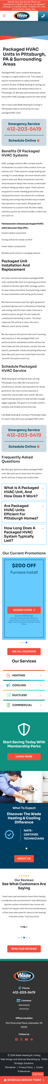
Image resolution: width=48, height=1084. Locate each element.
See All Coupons (24, 651)
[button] (21, 642)
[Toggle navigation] (4, 16)
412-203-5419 (24, 992)
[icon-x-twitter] (21, 1040)
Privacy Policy (26, 1067)
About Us (24, 858)
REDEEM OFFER (22, 610)
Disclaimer (10, 1067)
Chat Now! (38, 1074)
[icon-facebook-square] (16, 1040)
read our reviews (24, 948)
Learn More (24, 756)
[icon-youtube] (26, 1040)
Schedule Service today (24, 1080)
